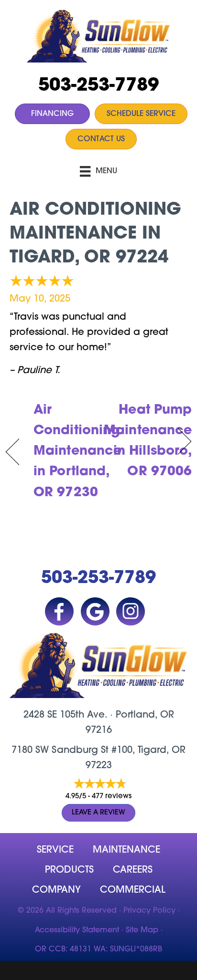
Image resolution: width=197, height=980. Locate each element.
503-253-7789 (98, 86)
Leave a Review (98, 812)
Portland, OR (145, 715)
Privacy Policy (149, 911)
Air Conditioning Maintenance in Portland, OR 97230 (77, 452)
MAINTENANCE (126, 850)
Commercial (132, 890)
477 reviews (111, 796)
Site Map (142, 930)
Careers (133, 870)
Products (69, 870)
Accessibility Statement (77, 930)
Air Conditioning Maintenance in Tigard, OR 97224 (95, 234)
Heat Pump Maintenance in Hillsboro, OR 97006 (148, 441)
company (56, 890)
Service (55, 850)
